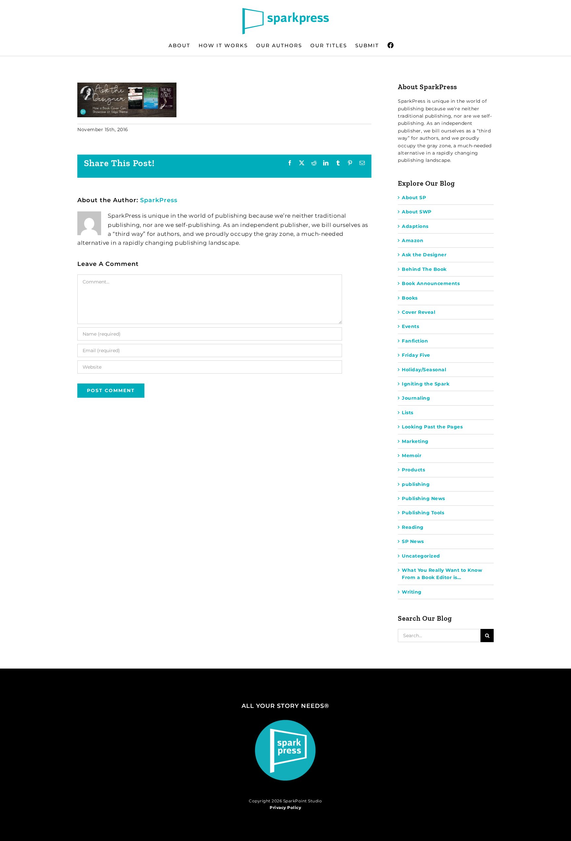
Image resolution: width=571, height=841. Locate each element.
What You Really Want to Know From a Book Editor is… (442, 573)
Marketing (415, 441)
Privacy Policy (285, 807)
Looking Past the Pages (432, 427)
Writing (412, 592)
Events (410, 326)
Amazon (412, 240)
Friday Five (416, 355)
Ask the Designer (424, 255)
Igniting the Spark (425, 384)
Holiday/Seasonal (424, 370)
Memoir (411, 455)
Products (413, 470)
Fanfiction (415, 341)
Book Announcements (431, 283)
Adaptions (415, 226)
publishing (416, 484)
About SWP (417, 212)
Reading (413, 527)
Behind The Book (424, 269)
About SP (414, 198)
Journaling (416, 398)
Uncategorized (421, 556)
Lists (407, 413)
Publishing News (423, 498)
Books (410, 298)
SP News (413, 541)
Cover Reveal (418, 312)
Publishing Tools (423, 513)
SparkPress (158, 200)
